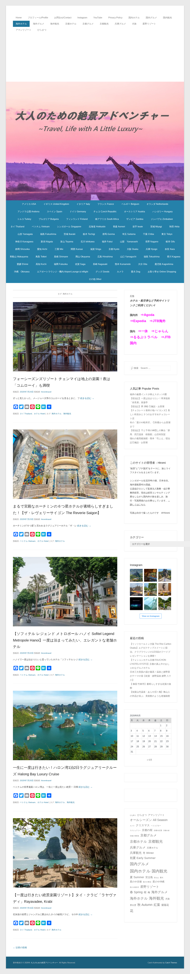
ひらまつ (41, 30)
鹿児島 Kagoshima (164, 264)
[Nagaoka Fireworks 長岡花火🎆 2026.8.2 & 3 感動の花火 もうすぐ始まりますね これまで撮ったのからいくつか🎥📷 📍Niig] (136, 603)
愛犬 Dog (135, 271)
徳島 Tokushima (152, 256)
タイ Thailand (17, 226)
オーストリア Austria (134, 211)
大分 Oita (142, 264)
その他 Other (95, 279)
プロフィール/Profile (38, 17)
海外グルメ (38, 24)
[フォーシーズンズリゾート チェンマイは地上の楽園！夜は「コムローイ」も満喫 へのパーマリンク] (65, 336)
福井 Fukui (107, 241)
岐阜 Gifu (170, 241)
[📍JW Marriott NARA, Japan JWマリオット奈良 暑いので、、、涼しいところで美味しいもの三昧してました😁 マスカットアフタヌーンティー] (164, 589)
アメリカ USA (29, 204)
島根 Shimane (61, 256)
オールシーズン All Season (148, 820)
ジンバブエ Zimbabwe (162, 219)
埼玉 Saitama (128, 234)
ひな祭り (133, 815)
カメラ (120, 271)
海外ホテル (21, 24)
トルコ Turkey (24, 219)
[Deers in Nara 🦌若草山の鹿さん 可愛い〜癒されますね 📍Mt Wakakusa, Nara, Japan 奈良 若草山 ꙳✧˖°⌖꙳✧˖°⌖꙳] (150, 589)
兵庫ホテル (152, 848)
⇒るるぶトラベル (144, 337)
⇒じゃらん (159, 331)
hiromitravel (46, 392)
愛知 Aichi (42, 249)
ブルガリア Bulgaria (49, 219)
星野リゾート (149, 24)
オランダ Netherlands (157, 204)
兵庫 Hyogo (151, 249)
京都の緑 (166, 830)
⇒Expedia (138, 321)
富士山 (156, 877)
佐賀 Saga (80, 264)
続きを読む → (87, 398)
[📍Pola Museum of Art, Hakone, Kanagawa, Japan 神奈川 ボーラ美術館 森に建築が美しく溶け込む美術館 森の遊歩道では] (150, 603)
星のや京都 (136, 881)
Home (19, 17)
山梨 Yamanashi (129, 241)
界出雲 (133, 905)
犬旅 (134, 24)
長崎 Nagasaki (100, 264)
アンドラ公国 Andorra (28, 211)
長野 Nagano (151, 241)
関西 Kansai (77, 249)
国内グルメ (151, 17)
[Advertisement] (95, 53)
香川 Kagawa (173, 256)
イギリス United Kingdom (56, 204)
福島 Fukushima (48, 234)
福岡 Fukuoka (61, 264)
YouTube (97, 17)
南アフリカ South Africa (107, 219)
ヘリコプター (156, 826)
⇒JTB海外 (157, 321)
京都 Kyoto (114, 249)
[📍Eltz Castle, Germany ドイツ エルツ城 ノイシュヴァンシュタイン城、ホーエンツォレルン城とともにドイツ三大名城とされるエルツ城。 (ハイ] (164, 575)
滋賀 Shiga (95, 249)
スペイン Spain (54, 211)
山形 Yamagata (25, 234)
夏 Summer (137, 877)
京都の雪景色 (134, 836)
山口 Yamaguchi (128, 256)
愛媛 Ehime (22, 264)
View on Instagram (150, 616)
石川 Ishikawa (87, 241)
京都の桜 (147, 830)
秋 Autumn (144, 905)
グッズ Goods (102, 271)
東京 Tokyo (166, 234)
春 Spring (136, 892)
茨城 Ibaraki (69, 234)
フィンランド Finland (77, 219)
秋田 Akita (174, 226)
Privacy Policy (115, 17)
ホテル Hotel (39, 413)
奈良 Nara (170, 249)
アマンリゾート (23, 30)
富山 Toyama (66, 241)
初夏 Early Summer (143, 858)
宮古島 (149, 877)
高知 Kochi (41, 264)
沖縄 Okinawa (21, 271)
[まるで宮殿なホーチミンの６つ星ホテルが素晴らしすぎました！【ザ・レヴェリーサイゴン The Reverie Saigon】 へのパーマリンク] (65, 464)
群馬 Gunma (109, 234)
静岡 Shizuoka (22, 249)
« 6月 (149, 760)
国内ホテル (134, 17)
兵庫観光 (136, 852)
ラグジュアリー (135, 830)
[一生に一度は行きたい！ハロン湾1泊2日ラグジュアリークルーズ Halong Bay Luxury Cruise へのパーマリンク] (65, 725)
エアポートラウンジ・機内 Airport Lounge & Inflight (62, 271)
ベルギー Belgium (130, 204)
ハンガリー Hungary (162, 211)
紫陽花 (165, 905)
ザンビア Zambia (134, 219)
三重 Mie (59, 249)
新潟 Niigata (47, 241)
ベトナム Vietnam (41, 226)
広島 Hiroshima (105, 256)
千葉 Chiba (148, 234)
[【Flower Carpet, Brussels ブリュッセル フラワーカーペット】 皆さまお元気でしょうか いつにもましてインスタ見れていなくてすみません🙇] (136, 589)
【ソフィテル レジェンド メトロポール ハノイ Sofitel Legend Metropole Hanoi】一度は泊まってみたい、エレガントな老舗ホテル (65, 640)
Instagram (82, 17)
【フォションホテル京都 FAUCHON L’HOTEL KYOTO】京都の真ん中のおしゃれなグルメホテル (150, 664)
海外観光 (54, 24)
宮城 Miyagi (156, 226)
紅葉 (157, 905)
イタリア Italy (83, 204)
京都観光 (104, 24)
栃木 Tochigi (89, 234)
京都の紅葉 (158, 830)
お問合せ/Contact (62, 17)
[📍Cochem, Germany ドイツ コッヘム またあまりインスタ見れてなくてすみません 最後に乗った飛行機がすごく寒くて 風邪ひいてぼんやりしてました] (136, 575)
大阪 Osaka (132, 249)
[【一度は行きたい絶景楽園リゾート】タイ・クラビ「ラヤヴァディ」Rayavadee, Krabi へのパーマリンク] (65, 853)
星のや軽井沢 (134, 887)
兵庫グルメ (120, 24)
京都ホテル (70, 24)
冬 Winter (148, 852)
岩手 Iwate (138, 226)
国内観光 (167, 17)
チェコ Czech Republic (105, 211)
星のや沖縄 (158, 881)
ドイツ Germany (78, 211)
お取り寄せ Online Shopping (162, 271)
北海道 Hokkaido (97, 226)
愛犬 (161, 878)
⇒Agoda (147, 315)
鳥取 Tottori (41, 256)
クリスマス (143, 825)
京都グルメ (88, 24)
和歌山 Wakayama (19, 256)
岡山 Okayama (83, 256)
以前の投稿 (20, 947)
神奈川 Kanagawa (24, 241)
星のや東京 (147, 882)
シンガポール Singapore (69, 226)
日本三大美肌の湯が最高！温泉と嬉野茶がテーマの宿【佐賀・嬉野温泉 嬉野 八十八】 (150, 676)
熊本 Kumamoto (123, 264)
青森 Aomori (119, 226)
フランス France (106, 204)
